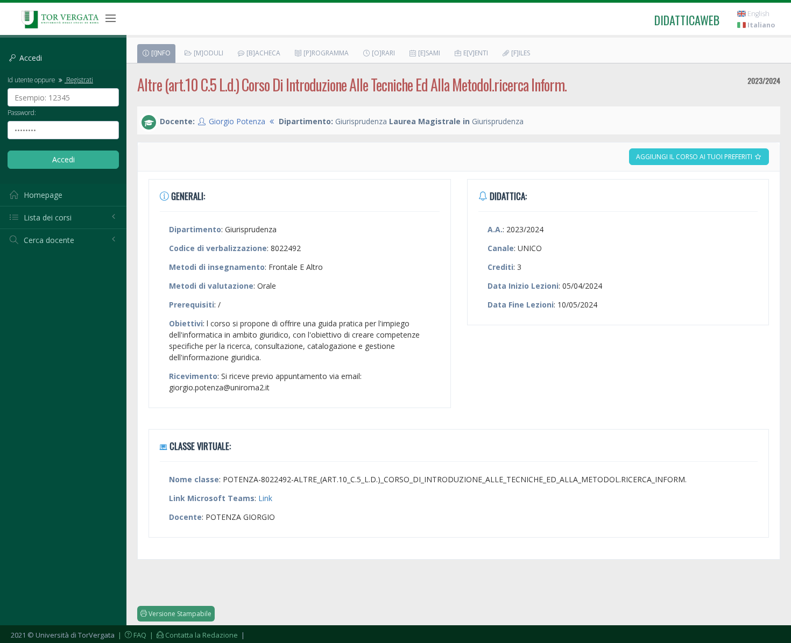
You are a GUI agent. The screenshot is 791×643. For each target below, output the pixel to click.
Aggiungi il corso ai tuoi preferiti (695, 156)
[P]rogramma (325, 53)
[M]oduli (207, 53)
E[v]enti (475, 53)
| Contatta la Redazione (193, 635)
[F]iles (520, 53)
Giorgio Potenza (237, 121)
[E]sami (428, 53)
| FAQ (131, 635)
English (757, 13)
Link (265, 498)
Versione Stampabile (179, 613)
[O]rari (382, 53)
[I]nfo (160, 53)
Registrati (79, 79)
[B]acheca (262, 53)
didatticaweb (686, 19)
